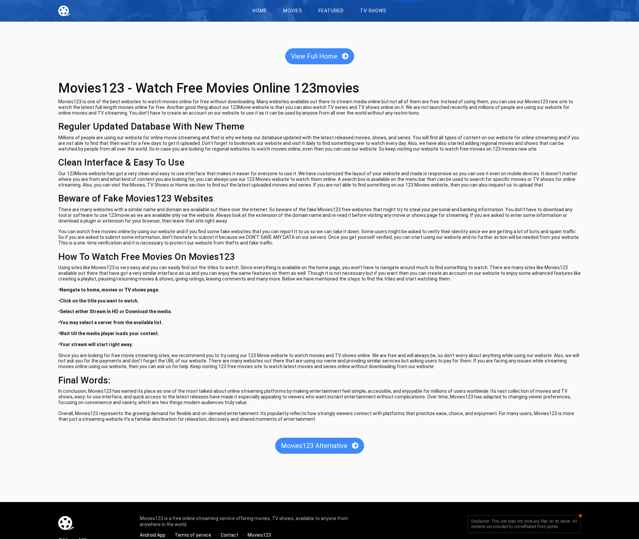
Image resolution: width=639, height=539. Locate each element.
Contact (229, 535)
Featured (331, 10)
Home (260, 10)
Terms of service (193, 535)
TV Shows (373, 10)
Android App (152, 535)
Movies (292, 10)
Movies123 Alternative (315, 446)
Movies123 (259, 535)
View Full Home (315, 56)
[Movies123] (65, 11)
